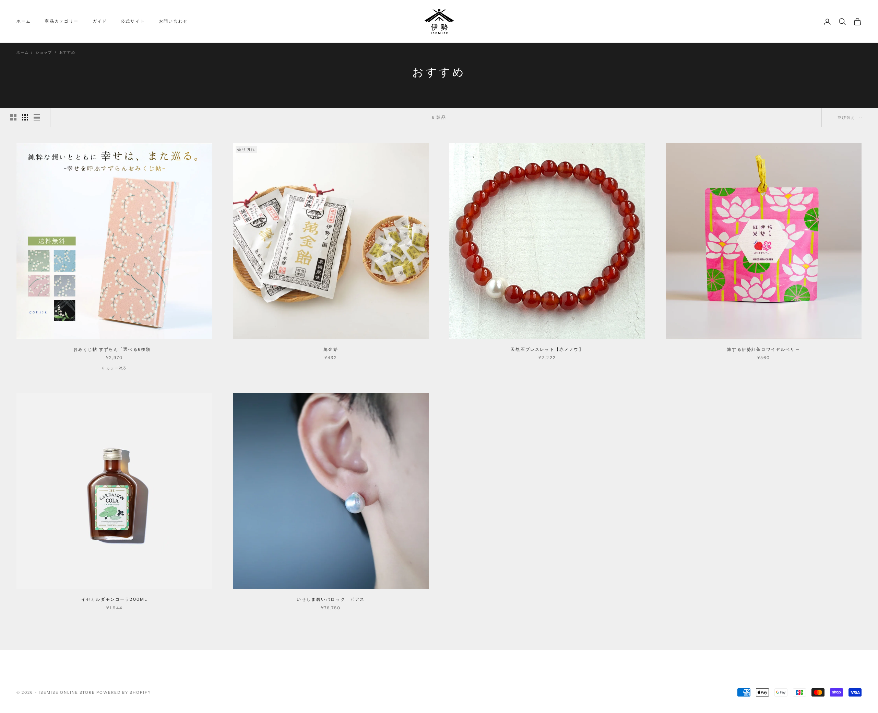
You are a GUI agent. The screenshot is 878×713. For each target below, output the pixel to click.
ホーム (23, 21)
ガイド (100, 21)
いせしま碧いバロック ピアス (331, 599)
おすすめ (67, 52)
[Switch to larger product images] (13, 117)
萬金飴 (330, 349)
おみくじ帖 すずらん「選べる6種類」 (114, 349)
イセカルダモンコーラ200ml (114, 599)
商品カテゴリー (62, 21)
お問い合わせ (173, 21)
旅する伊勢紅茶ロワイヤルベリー (763, 349)
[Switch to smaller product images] (25, 117)
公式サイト (133, 21)
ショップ (44, 52)
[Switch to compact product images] (37, 117)
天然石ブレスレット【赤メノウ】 (547, 349)
